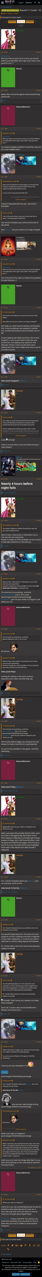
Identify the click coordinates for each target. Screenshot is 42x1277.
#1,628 (39, 413)
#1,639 (39, 1042)
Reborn (4, 13)
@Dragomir (5, 1219)
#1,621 (39, 52)
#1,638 (39, 976)
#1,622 (39, 90)
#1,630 (39, 520)
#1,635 (39, 819)
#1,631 (39, 574)
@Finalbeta (5, 56)
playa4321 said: (8, 133)
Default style (7, 1259)
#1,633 (39, 721)
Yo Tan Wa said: (8, 312)
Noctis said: (6, 213)
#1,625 (39, 259)
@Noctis (8, 229)
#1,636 (39, 877)
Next (29, 22)
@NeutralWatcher (8, 594)
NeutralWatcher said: (10, 181)
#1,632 (39, 629)
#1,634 (39, 783)
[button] (2, 2)
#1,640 (39, 1195)
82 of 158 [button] (21, 22)
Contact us (5, 1262)
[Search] (39, 2)
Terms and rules (15, 1262)
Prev (12, 22)
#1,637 (39, 920)
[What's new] (35, 2)
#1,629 (39, 479)
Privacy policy (27, 1262)
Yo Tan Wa (20, 155)
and (10, 492)
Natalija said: (7, 924)
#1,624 (39, 177)
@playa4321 (6, 599)
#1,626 (39, 307)
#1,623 (39, 129)
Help (34, 1262)
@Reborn (23, 381)
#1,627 (39, 377)
